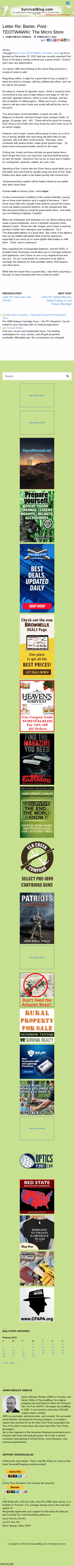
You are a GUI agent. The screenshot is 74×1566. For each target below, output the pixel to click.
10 (53, 1347)
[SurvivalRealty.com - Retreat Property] (37, 1026)
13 (13, 1350)
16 (43, 1350)
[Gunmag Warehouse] (37, 759)
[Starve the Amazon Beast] (37, 990)
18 (63, 1350)
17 (53, 1350)
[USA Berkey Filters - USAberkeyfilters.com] (37, 1098)
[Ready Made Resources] (37, 516)
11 (63, 1347)
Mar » (13, 1363)
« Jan (5, 1363)
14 (23, 1350)
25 (63, 1353)
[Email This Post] (45, 40)
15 (33, 1350)
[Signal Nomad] (37, 463)
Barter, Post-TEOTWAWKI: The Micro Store (36, 53)
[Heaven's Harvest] (37, 706)
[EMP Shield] (37, 1062)
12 (4, 1350)
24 (53, 1353)
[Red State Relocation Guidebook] (37, 1197)
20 (13, 1353)
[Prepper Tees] (37, 1232)
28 (23, 1356)
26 (4, 1356)
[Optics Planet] (37, 1161)
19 (4, 1353)
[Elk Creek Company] (37, 865)
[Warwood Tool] (37, 1268)
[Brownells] (37, 646)
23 (43, 1353)
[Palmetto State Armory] (37, 578)
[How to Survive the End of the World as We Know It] (37, 812)
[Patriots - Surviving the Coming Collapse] (37, 918)
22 (33, 1353)
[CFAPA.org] (37, 1304)
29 (33, 1356)
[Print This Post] (42, 40)
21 (23, 1353)
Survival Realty (13, 328)
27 (13, 1356)
